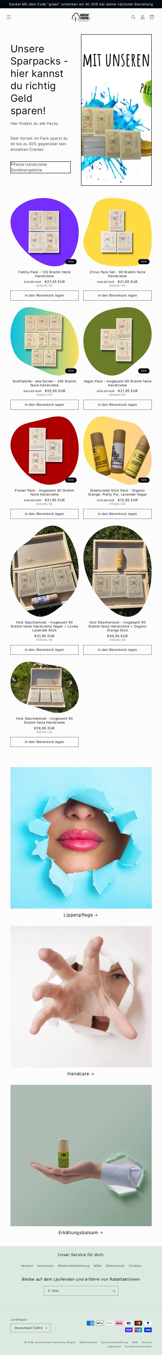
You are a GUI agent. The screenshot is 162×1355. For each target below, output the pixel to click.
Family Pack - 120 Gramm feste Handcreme (45, 274)
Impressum (45, 1266)
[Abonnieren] (113, 1291)
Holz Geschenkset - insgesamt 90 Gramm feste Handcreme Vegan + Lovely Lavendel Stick (44, 626)
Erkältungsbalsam (78, 1232)
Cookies (135, 1266)
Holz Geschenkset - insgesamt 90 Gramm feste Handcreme (44, 720)
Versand (27, 1266)
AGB (135, 1342)
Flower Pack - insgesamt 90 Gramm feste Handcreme (44, 492)
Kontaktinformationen (138, 1346)
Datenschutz (115, 1266)
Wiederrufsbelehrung (73, 1266)
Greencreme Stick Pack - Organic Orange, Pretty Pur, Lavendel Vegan (117, 492)
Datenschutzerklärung (114, 1342)
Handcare (78, 1073)
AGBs (98, 1266)
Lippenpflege (78, 914)
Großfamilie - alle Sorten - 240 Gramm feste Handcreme (44, 383)
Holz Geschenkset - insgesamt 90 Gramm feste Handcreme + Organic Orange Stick (117, 626)
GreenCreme (42, 1342)
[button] (8, 17)
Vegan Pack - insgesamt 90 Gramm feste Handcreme (118, 383)
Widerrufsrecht (88, 1342)
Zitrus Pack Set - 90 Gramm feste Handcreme (117, 274)
